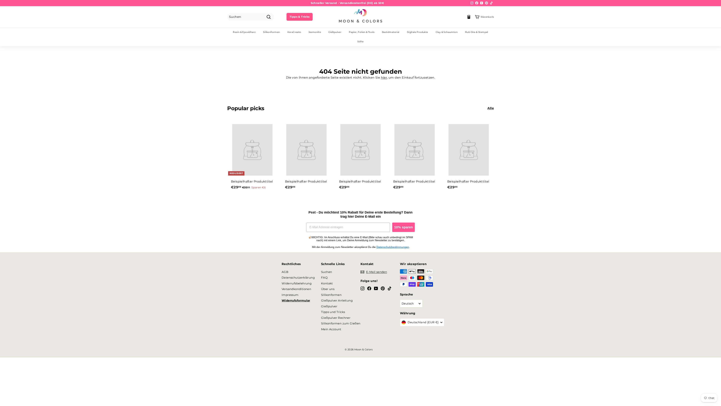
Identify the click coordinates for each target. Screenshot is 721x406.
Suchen (326, 272)
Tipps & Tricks (300, 16)
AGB (285, 272)
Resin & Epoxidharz (244, 32)
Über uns (327, 289)
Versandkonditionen (296, 289)
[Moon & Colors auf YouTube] (376, 288)
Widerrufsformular (296, 300)
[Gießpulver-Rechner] (469, 17)
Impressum (290, 295)
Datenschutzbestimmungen (392, 246)
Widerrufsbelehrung (296, 283)
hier (384, 77)
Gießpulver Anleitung (337, 300)
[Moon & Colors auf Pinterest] (383, 288)
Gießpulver (334, 32)
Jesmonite (314, 32)
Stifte (360, 41)
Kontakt (327, 283)
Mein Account (331, 329)
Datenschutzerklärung (298, 277)
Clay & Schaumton (447, 32)
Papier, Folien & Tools (361, 32)
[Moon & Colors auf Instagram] (362, 288)
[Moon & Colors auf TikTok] (389, 288)
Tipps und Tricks (333, 312)
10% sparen (403, 227)
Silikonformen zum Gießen (340, 323)
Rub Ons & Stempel (476, 32)
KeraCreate (294, 32)
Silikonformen (271, 32)
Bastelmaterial (390, 32)
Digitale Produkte (417, 32)
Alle (490, 108)
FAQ (324, 277)
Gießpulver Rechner (335, 318)
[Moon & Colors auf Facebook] (369, 288)
